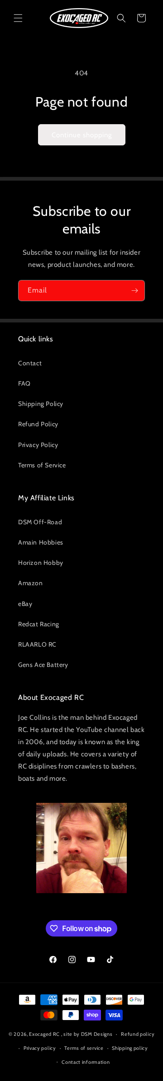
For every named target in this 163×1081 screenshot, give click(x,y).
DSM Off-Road (40, 522)
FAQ (24, 383)
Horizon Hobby (40, 563)
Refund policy (137, 1034)
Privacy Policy (38, 445)
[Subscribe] (134, 290)
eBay (25, 604)
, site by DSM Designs (87, 1034)
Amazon (30, 583)
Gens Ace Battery (43, 665)
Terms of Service (42, 465)
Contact (30, 363)
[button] (18, 18)
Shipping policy (130, 1048)
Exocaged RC (44, 1034)
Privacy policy (40, 1048)
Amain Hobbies (40, 542)
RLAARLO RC (37, 644)
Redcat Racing (38, 624)
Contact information (86, 1062)
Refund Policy (38, 424)
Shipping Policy (40, 404)
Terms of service (83, 1048)
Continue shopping (82, 135)
